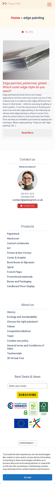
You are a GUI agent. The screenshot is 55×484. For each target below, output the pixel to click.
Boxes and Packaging (19, 281)
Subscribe (27, 395)
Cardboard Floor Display (21, 286)
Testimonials (14, 353)
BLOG (29, 32)
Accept (27, 477)
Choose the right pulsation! (22, 321)
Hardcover (13, 238)
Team (10, 335)
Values (11, 326)
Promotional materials (20, 276)
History (11, 312)
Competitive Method (18, 331)
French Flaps (14, 271)
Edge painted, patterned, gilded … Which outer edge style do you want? (26, 87)
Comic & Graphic (16, 257)
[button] (49, 4)
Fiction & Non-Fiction (19, 252)
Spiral (10, 267)
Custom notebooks (18, 243)
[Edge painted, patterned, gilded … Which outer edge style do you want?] (26, 60)
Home (15, 18)
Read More (27, 132)
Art (9, 248)
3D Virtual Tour (15, 358)
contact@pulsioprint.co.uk (27, 199)
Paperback (13, 233)
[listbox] (27, 443)
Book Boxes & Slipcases (20, 262)
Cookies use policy (17, 340)
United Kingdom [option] (26, 443)
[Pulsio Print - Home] (11, 4)
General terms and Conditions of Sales (25, 347)
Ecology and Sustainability (22, 316)
